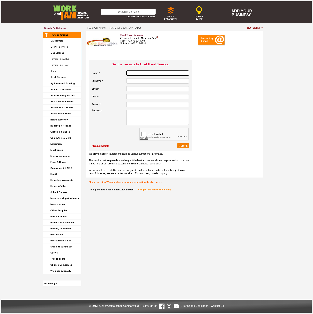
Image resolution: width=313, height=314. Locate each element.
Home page (50, 283)
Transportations (59, 35)
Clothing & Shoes (60, 131)
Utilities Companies (61, 264)
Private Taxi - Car (59, 65)
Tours (53, 71)
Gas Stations (57, 52)
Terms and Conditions (195, 306)
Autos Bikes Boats (60, 113)
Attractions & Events (61, 107)
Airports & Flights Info (62, 95)
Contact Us (217, 306)
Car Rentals (57, 40)
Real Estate (56, 234)
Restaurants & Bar (60, 240)
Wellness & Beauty (60, 271)
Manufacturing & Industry (64, 198)
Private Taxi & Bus (60, 59)
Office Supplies (58, 210)
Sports (54, 252)
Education (56, 144)
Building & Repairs (60, 125)
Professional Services (62, 222)
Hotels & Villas (58, 186)
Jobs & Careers (58, 192)
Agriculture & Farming (62, 83)
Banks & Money (59, 119)
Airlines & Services (60, 89)
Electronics (56, 150)
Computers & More (60, 137)
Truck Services (58, 77)
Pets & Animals (58, 216)
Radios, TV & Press (61, 228)
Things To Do (57, 258)
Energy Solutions (60, 156)
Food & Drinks (58, 162)
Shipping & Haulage (61, 246)
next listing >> (255, 28)
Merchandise (57, 204)
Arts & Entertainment (62, 101)
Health (54, 174)
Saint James (135, 28)
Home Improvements (61, 180)
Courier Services (59, 46)
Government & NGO (61, 168)
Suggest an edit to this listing (154, 189)
